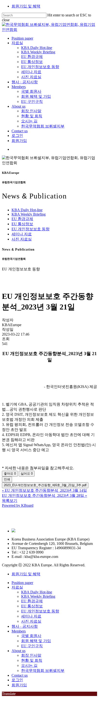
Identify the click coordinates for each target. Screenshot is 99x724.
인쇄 (7, 479)
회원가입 (19, 685)
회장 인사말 (31, 655)
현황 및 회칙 (31, 660)
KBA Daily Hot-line (27, 210)
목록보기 (9, 501)
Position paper (22, 583)
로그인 (17, 680)
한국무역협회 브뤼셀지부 (42, 670)
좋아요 (10, 473)
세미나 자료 (22, 234)
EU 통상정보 (22, 224)
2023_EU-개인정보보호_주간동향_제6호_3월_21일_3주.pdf (45, 485)
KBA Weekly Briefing (29, 214)
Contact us (20, 675)
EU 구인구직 (32, 646)
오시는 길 (29, 665)
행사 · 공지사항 (25, 626)
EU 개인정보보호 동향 (31, 229)
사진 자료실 (22, 239)
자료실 (17, 587)
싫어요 (27, 473)
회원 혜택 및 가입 (36, 641)
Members (19, 631)
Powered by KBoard (17, 505)
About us (18, 651)
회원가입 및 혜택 (26, 6)
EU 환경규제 (22, 219)
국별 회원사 (31, 636)
